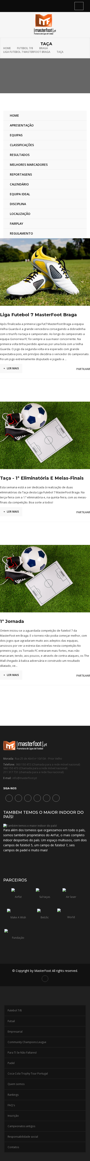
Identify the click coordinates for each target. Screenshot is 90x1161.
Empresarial (15, 1031)
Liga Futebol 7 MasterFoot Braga (26, 52)
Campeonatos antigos (21, 1126)
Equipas (16, 135)
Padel (11, 1063)
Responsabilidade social (23, 1137)
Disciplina (18, 204)
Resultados (19, 155)
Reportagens (21, 174)
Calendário (19, 184)
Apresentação (22, 125)
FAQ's (11, 1105)
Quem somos (16, 1084)
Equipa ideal (20, 194)
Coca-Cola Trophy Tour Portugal (28, 1073)
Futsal (11, 1021)
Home (7, 48)
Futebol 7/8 (25, 48)
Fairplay (16, 223)
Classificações (22, 145)
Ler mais (11, 368)
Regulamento (21, 233)
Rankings (13, 1095)
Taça (60, 52)
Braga (43, 48)
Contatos (13, 1147)
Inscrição (13, 1116)
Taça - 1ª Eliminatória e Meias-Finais (42, 478)
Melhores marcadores (29, 164)
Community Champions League (27, 1042)
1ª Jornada (12, 621)
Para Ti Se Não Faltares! (22, 1052)
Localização (20, 214)
